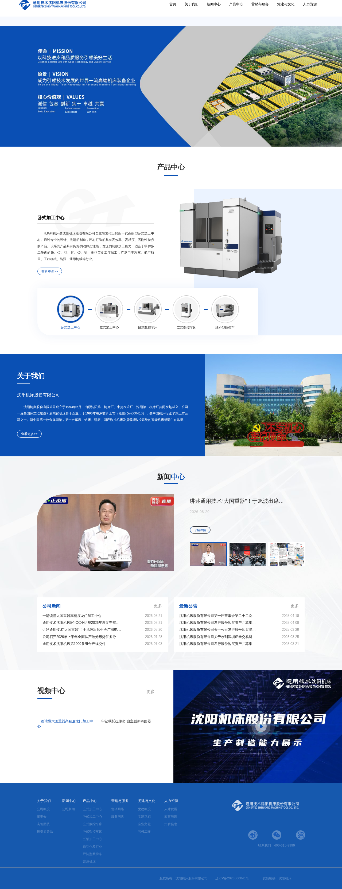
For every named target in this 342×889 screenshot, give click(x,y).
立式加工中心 (92, 809)
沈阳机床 (285, 878)
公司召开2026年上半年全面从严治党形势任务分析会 (81, 637)
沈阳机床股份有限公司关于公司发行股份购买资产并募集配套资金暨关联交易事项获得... (218, 630)
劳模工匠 (144, 831)
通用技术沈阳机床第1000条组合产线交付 (74, 644)
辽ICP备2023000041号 (232, 878)
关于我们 (192, 13)
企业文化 (144, 824)
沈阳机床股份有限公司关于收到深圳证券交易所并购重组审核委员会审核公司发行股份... (218, 637)
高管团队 (43, 824)
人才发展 (170, 809)
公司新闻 (68, 809)
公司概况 (43, 809)
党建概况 (144, 809)
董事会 (41, 816)
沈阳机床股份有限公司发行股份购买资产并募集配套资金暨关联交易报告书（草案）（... (218, 623)
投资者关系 (45, 831)
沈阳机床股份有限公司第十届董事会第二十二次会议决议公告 (218, 616)
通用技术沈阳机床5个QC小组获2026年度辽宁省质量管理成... (81, 623)
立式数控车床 (92, 824)
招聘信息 (170, 824)
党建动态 (144, 816)
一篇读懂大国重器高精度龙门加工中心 (72, 616)
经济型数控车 (92, 854)
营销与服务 (260, 13)
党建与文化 (285, 13)
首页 (172, 13)
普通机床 (89, 861)
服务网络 (117, 816)
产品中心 (236, 13)
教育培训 (170, 816)
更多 (158, 606)
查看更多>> (49, 271)
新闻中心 (214, 13)
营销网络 (117, 809)
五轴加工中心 (92, 839)
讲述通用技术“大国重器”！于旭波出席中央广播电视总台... (81, 630)
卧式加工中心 (92, 816)
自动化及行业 (92, 846)
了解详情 (200, 530)
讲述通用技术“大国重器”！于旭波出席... (237, 501)
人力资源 (310, 13)
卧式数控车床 (92, 831)
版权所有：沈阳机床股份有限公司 (184, 878)
